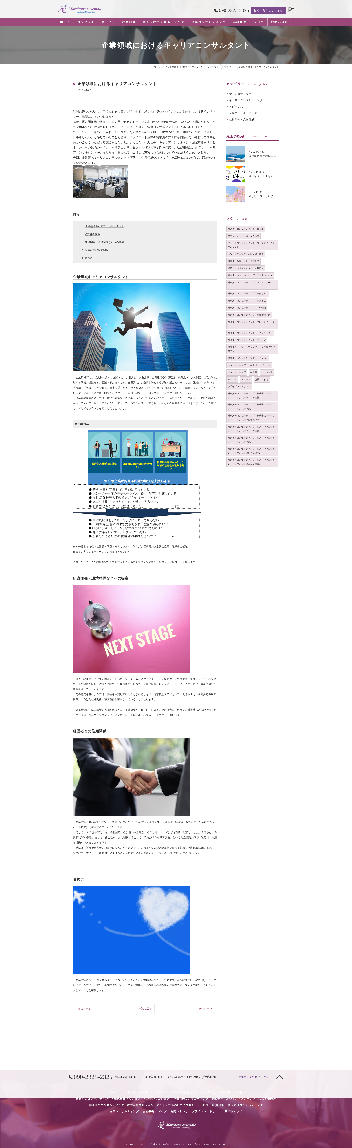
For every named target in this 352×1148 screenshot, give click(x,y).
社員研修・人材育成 (241, 119)
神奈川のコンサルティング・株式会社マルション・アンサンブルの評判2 (251, 440)
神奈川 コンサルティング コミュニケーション (251, 284)
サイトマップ (233, 1111)
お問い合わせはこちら (268, 10)
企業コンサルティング (243, 113)
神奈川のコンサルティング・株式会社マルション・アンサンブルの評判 (251, 406)
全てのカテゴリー (240, 93)
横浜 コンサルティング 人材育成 (246, 268)
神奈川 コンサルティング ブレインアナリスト (251, 324)
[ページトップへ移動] (279, 1077)
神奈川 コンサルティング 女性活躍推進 (249, 315)
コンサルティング (237, 372)
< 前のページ (83, 1008)
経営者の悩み (92, 234)
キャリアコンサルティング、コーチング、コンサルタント (251, 245)
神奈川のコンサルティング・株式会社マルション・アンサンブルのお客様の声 (251, 417)
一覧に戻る (145, 1008)
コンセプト (267, 372)
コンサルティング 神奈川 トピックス (249, 365)
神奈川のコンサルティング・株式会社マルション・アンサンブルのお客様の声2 (251, 451)
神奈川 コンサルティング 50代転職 (247, 307)
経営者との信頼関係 (97, 250)
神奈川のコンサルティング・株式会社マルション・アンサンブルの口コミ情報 (251, 395)
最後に (89, 258)
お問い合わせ (261, 379)
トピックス (236, 106)
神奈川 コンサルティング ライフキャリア (250, 333)
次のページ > (206, 1008)
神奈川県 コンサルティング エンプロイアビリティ (251, 349)
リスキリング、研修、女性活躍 (243, 236)
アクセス (245, 379)
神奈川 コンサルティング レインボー (248, 358)
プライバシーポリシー (239, 386)
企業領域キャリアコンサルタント (104, 226)
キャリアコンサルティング (246, 100)
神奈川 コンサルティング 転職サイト (248, 293)
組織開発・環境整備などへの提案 (104, 242)
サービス (232, 379)
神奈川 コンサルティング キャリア (247, 340)
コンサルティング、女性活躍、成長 (246, 254)
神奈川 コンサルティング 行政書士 (247, 300)
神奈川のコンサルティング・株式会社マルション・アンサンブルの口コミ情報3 (251, 462)
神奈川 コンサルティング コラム (246, 229)
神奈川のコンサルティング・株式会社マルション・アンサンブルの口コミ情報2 (251, 428)
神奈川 (253, 372)
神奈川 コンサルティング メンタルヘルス (250, 275)
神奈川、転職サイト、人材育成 (243, 261)
